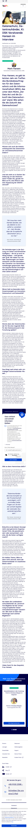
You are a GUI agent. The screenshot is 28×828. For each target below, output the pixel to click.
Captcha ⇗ (18, 456)
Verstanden (14, 825)
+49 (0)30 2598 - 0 (15, 785)
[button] (23, 5)
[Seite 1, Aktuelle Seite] (12, 729)
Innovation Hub (6, 754)
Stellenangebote (18, 747)
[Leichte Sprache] (3, 1)
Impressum (14, 805)
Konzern (4, 743)
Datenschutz (14, 808)
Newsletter (5, 757)
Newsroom (17, 743)
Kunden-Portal (18, 757)
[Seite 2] (14, 729)
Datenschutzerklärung (9, 817)
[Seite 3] (15, 729)
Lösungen (4, 747)
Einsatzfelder (5, 750)
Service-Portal (18, 754)
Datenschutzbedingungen (17, 440)
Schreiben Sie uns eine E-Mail (16, 792)
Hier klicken (14, 455)
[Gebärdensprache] (6, 1)
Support (16, 750)
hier (12, 821)
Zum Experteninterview (16, 723)
